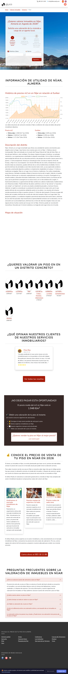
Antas (20, 637)
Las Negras (19, 291)
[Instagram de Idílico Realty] (10, 658)
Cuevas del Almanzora (58, 637)
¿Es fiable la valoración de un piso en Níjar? (19, 604)
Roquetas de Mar (23, 641)
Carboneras (38, 637)
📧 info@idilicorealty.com (53, 1)
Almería (24, 10)
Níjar (29, 291)
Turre (53, 641)
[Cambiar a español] (62, 1)
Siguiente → (36, 59)
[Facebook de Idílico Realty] (2, 658)
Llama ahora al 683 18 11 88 (34, 554)
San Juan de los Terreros (42, 641)
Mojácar (54, 639)
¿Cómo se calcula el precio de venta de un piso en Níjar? (23, 580)
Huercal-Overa (22, 639)
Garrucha (4, 639)
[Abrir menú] (65, 4)
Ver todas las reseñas (34, 379)
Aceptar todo (61, 671)
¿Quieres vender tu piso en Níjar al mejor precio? (34, 437)
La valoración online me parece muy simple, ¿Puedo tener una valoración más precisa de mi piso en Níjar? (33, 615)
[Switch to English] (65, 1)
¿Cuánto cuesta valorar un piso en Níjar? (19, 595)
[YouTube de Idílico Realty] (6, 658)
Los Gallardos (39, 639)
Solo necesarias (50, 671)
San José (9, 318)
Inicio (6, 10)
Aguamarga (9, 291)
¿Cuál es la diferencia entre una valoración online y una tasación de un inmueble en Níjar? (31, 609)
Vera (2, 643)
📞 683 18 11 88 (41, 1)
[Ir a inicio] (7, 5)
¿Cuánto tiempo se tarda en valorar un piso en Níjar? (22, 599)
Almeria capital (5, 637)
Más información (6, 672)
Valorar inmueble (15, 10)
